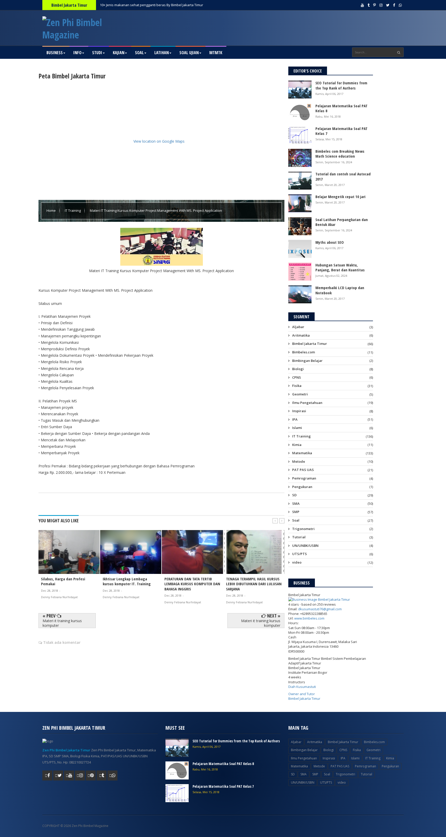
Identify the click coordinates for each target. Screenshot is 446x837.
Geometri (300, 394)
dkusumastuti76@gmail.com (320, 609)
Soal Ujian (189, 52)
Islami (297, 427)
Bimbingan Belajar (307, 360)
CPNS (296, 377)
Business (54, 52)
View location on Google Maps (159, 141)
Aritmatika (301, 335)
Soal (139, 52)
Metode (298, 461)
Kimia (296, 444)
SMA (296, 503)
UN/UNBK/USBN (305, 545)
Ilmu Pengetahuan (307, 402)
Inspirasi (299, 411)
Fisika (296, 385)
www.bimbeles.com (309, 618)
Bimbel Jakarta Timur (309, 343)
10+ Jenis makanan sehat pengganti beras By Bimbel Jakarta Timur (151, 5)
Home (51, 210)
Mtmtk (215, 52)
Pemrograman (304, 478)
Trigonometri (303, 528)
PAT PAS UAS (303, 469)
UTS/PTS (299, 553)
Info (77, 52)
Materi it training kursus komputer (62, 623)
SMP (295, 511)
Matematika (302, 453)
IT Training (73, 210)
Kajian (118, 52)
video (296, 562)
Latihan (161, 52)
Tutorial (299, 537)
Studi (97, 52)
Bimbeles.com (303, 352)
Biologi (298, 369)
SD (294, 495)
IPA (295, 419)
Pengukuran (302, 486)
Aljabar (298, 327)
